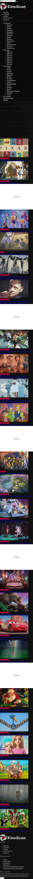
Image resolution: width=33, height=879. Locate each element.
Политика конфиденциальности (13, 866)
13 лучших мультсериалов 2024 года (12, 473)
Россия (9, 69)
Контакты (6, 865)
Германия (10, 73)
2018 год (9, 64)
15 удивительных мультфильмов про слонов (14, 614)
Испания (9, 78)
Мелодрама (10, 41)
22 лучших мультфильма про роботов (12, 520)
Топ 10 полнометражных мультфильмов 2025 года (16, 231)
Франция (10, 75)
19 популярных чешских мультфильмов (13, 831)
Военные (10, 34)
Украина (9, 93)
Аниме (5, 16)
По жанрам (7, 23)
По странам (7, 66)
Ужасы (9, 26)
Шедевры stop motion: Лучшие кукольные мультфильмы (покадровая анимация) (13, 377)
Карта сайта (7, 861)
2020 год (9, 60)
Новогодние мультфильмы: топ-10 (11, 183)
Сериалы (6, 14)
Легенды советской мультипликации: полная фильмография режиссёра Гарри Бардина (14, 302)
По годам (6, 50)
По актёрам (7, 96)
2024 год (9, 53)
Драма (9, 37)
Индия (9, 89)
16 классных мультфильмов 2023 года (12, 592)
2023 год (9, 55)
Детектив (10, 30)
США (8, 68)
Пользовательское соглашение (13, 868)
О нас (5, 859)
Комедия (9, 35)
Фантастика (10, 48)
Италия (9, 77)
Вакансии (6, 863)
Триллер (9, 25)
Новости (6, 20)
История (9, 39)
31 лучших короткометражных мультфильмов (15, 734)
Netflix (5, 100)
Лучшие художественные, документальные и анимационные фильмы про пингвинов (14, 277)
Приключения (11, 44)
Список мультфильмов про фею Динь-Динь (14, 662)
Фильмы (6, 12)
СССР (9, 94)
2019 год (9, 62)
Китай (9, 85)
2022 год (9, 57)
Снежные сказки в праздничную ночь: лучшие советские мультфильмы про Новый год (15, 401)
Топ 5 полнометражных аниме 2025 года (13, 254)
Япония (9, 87)
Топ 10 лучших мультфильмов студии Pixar (14, 160)
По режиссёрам (8, 98)
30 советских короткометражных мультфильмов (15, 543)
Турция (9, 82)
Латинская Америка (13, 91)
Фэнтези (9, 46)
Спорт (9, 43)
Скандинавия (11, 80)
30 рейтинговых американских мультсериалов (15, 425)
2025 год (9, 51)
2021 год (9, 59)
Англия (9, 71)
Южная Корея (11, 84)
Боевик (9, 28)
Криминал (10, 32)
